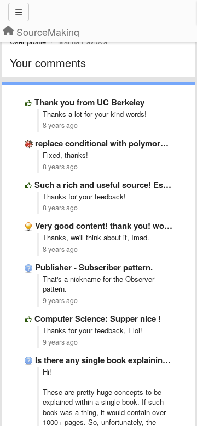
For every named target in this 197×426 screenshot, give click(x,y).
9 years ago (60, 300)
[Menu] (18, 12)
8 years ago (60, 125)
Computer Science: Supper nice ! (97, 318)
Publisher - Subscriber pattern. (94, 267)
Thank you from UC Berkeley (89, 102)
